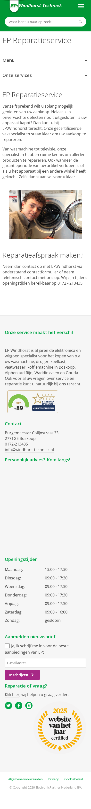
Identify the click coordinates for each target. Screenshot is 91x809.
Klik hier (12, 694)
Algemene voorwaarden (25, 779)
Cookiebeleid (73, 779)
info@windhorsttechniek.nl (29, 449)
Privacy (53, 779)
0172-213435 (16, 444)
